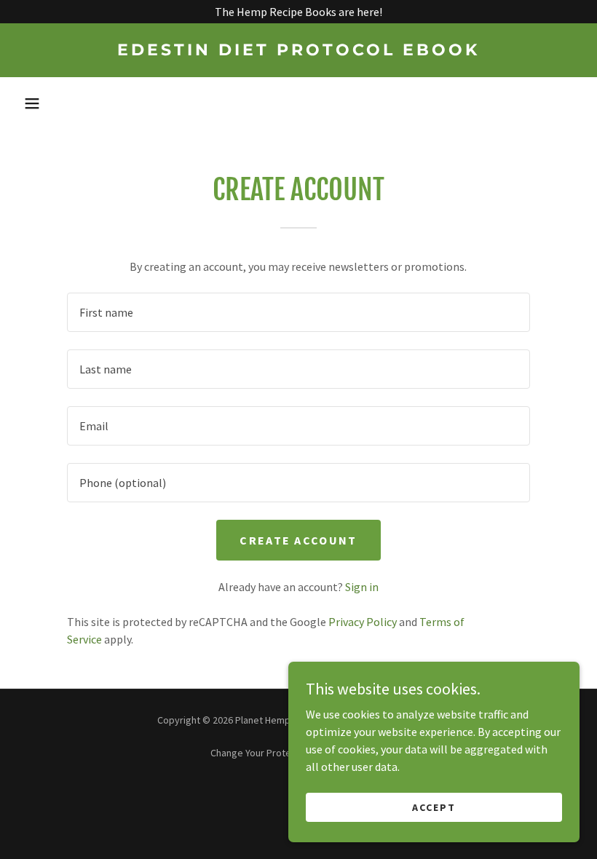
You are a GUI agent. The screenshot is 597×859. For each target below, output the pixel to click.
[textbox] (298, 312)
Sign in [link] (362, 586)
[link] (298, 51)
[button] (32, 103)
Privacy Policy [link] (362, 621)
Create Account (298, 540)
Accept (434, 806)
